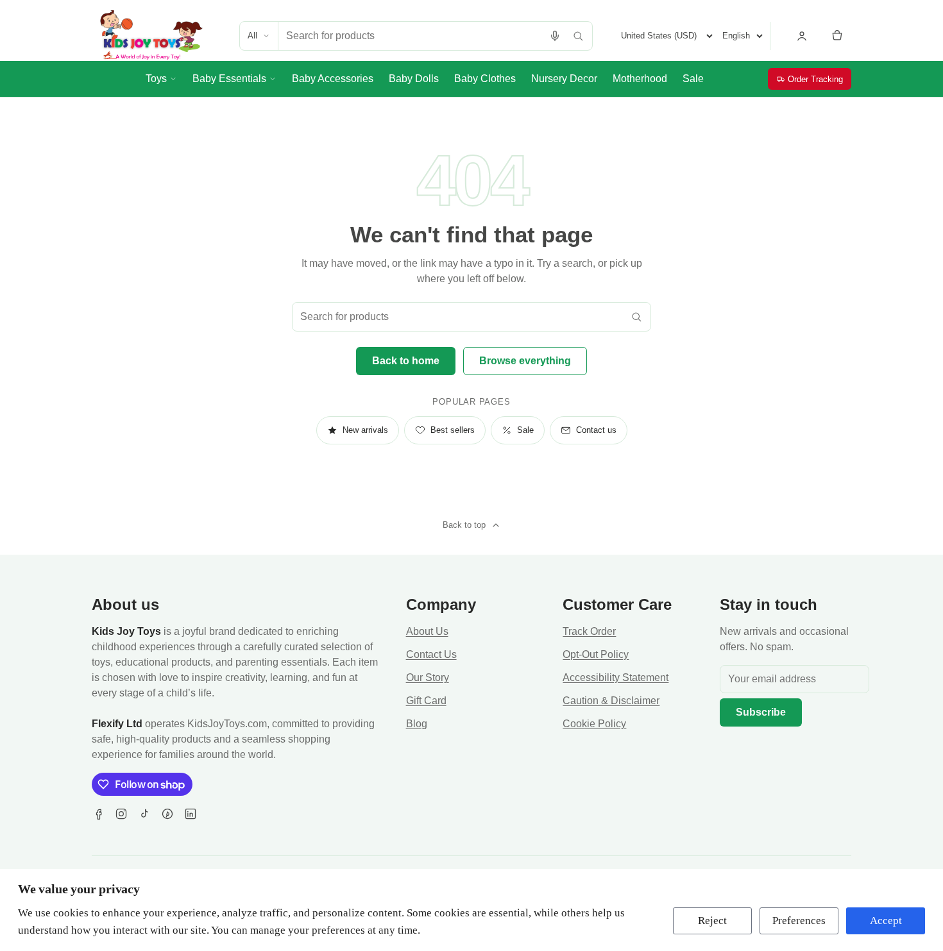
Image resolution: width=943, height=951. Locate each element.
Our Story (427, 677)
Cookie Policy (594, 723)
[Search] (578, 36)
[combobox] (410, 36)
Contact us (596, 430)
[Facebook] (98, 813)
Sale (525, 430)
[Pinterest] (167, 813)
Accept (886, 920)
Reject (712, 920)
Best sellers (452, 430)
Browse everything (525, 360)
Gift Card (426, 700)
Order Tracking (815, 79)
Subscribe (761, 712)
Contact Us (431, 654)
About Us (427, 631)
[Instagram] (121, 813)
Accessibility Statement (615, 677)
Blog (416, 723)
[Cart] (837, 36)
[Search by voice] (554, 36)
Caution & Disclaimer (611, 700)
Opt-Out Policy (596, 654)
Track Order (589, 631)
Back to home (405, 360)
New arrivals (365, 430)
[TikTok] (144, 813)
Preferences (799, 920)
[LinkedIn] (190, 813)
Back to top (464, 525)
